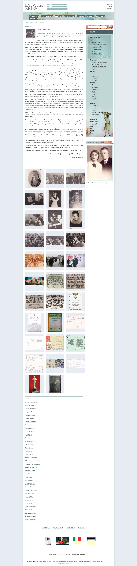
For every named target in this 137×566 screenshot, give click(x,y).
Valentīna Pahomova (31, 467)
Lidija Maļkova (29, 431)
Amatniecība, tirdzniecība (99, 62)
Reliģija (92, 103)
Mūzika (94, 91)
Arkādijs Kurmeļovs (30, 516)
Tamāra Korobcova (30, 441)
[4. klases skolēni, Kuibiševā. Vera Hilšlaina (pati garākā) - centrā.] (75, 184)
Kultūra (92, 82)
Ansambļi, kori (96, 101)
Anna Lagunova (29, 405)
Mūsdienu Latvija (97, 53)
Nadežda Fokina (30, 470)
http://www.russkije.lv (65, 563)
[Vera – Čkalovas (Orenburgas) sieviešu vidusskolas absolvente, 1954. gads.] (55, 208)
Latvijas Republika (97, 47)
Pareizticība (95, 105)
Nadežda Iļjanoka (30, 415)
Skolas (94, 73)
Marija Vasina (29, 480)
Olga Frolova (29, 500)
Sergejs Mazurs (29, 428)
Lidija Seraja (28, 503)
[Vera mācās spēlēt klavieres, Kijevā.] (34, 204)
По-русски (109, 4)
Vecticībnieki (95, 114)
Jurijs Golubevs (29, 497)
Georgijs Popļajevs (30, 421)
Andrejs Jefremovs (30, 487)
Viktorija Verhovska (30, 506)
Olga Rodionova (30, 483)
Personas (41, 22)
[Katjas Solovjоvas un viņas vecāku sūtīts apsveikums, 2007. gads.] (55, 349)
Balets (93, 94)
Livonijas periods (96, 42)
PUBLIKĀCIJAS (70, 527)
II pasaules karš (96, 49)
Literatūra (94, 85)
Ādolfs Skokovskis (30, 510)
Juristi (92, 126)
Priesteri (94, 110)
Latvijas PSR (95, 51)
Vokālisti (94, 98)
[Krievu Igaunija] (91, 544)
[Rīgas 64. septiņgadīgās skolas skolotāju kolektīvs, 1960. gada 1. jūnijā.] (34, 246)
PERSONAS (100, 16)
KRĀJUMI (80, 16)
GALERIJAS (33, 18)
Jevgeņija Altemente (31, 412)
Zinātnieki (94, 78)
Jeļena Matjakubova (31, 402)
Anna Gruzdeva (29, 448)
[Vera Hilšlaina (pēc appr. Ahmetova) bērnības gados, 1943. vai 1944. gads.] (34, 187)
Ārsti (91, 128)
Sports (92, 130)
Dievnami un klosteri (98, 112)
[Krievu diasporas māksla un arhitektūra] (62, 544)
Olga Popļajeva (29, 418)
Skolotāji (94, 80)
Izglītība (92, 71)
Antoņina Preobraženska (32, 464)
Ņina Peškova (29, 451)
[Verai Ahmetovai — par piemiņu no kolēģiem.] (34, 372)
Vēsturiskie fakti (95, 37)
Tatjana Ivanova (29, 438)
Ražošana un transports (99, 66)
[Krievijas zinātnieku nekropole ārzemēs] (48, 544)
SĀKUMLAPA (34, 16)
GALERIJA (81, 527)
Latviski (110, 6)
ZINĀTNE (58, 16)
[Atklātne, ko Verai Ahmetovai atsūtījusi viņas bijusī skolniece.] (55, 368)
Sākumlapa (28, 22)
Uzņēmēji (94, 69)
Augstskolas (95, 76)
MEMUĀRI (90, 16)
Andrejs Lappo (29, 493)
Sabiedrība (93, 119)
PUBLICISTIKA (69, 16)
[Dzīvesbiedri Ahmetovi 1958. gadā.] (55, 228)
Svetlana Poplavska (31, 457)
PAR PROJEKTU (47, 16)
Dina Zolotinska (29, 444)
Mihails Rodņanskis (31, 490)
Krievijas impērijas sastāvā (99, 44)
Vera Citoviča (29, 474)
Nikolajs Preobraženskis (32, 461)
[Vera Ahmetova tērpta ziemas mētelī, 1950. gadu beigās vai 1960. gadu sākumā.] (76, 228)
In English (109, 8)
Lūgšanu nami (96, 117)
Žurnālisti (94, 123)
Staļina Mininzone (30, 519)
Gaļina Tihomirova (30, 408)
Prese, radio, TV (95, 121)
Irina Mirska (28, 477)
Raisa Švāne (29, 454)
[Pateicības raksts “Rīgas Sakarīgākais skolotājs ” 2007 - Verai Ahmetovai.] (55, 331)
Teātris (94, 96)
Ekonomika (93, 59)
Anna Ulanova (29, 425)
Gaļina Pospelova (30, 513)
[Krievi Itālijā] (76, 544)
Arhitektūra (95, 89)
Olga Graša (28, 434)
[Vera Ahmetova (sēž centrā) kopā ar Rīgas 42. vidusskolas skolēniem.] (55, 245)
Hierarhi (94, 108)
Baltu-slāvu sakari (97, 40)
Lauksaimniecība (97, 64)
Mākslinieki (95, 87)
